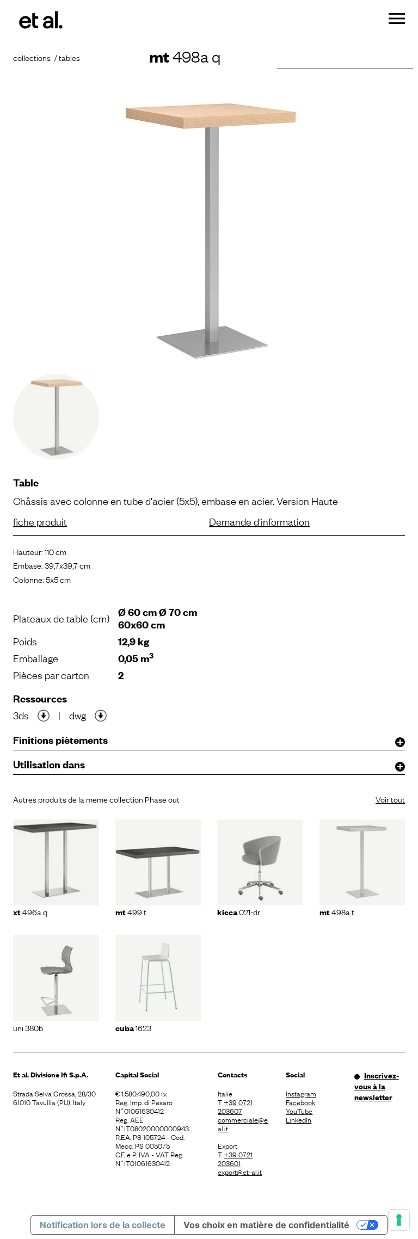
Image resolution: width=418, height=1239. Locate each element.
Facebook (300, 1102)
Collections (32, 57)
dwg (77, 715)
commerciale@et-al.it (243, 1123)
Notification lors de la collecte (102, 1224)
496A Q (30, 911)
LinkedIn (298, 1119)
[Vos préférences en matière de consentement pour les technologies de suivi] (399, 1220)
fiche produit (40, 521)
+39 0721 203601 (235, 1158)
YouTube (299, 1110)
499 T (130, 911)
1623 (133, 1027)
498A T (336, 911)
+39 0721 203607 (235, 1106)
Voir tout (390, 799)
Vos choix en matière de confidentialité (266, 1224)
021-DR (238, 911)
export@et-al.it (240, 1171)
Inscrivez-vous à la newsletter (376, 1086)
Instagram (301, 1093)
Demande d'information (259, 521)
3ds (21, 715)
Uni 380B (28, 1027)
